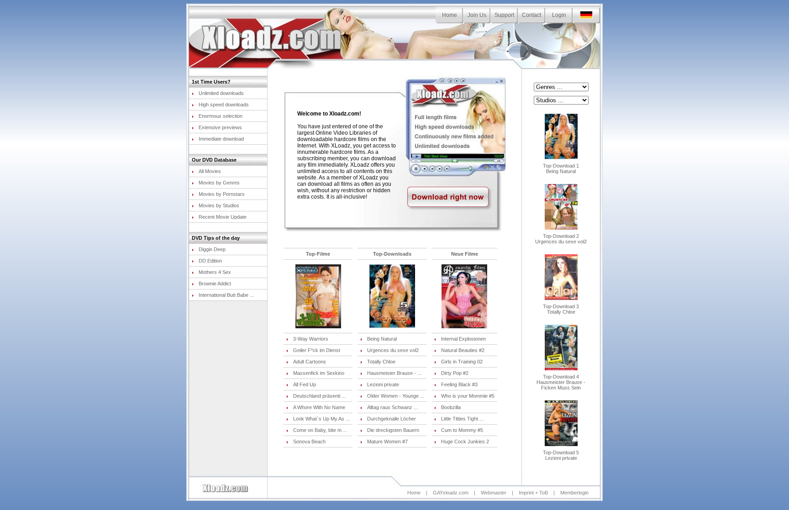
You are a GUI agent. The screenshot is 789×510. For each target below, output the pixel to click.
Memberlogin (574, 492)
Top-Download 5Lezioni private (561, 455)
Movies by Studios (219, 205)
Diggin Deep (212, 249)
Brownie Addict (215, 283)
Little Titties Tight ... (462, 418)
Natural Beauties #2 (462, 350)
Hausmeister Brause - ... (394, 373)
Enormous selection (220, 116)
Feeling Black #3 (459, 384)
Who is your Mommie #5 (467, 396)
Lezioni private (383, 384)
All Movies (210, 171)
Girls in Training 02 (462, 361)
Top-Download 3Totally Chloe (561, 309)
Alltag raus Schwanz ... (392, 407)
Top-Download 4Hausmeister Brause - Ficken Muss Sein (561, 382)
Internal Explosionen (463, 339)
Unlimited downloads (221, 93)
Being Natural (382, 339)
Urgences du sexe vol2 (393, 350)
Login (559, 15)
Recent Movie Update (223, 217)
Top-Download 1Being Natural (561, 168)
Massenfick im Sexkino (318, 373)
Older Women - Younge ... (395, 396)
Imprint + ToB (533, 492)
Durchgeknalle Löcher (391, 418)
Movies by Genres (219, 182)
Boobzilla (451, 407)
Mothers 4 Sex (215, 272)
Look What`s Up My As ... (321, 418)
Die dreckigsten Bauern (393, 430)
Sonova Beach (309, 441)
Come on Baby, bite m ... (320, 430)
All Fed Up (304, 384)
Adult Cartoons (309, 361)
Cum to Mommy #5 (462, 430)
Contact (531, 15)
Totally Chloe (381, 361)
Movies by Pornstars (222, 194)
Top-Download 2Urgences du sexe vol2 (561, 238)
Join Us (477, 15)
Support (504, 15)
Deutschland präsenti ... (319, 396)
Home (449, 15)
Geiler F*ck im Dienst (316, 350)
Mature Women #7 (387, 441)
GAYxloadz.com (450, 492)
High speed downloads (224, 104)
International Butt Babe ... (226, 295)
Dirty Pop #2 (454, 373)
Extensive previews (220, 127)
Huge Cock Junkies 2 (465, 441)
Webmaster (493, 492)
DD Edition (210, 260)
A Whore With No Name (319, 407)
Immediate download (221, 139)
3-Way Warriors (310, 339)
